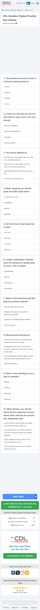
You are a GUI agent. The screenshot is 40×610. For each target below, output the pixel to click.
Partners (25, 607)
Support (34, 607)
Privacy (6, 607)
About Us (15, 607)
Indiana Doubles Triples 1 (14, 10)
